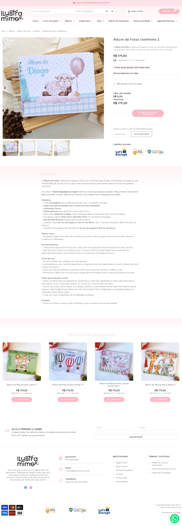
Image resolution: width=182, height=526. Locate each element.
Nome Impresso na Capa (125, 73)
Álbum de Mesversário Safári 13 (68, 384)
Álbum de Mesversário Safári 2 (22, 384)
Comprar (23, 399)
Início (3, 31)
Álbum (11, 31)
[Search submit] (112, 11)
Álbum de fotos (24, 31)
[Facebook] (25, 487)
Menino (37, 31)
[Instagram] (31, 487)
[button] (5, 88)
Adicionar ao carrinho (149, 113)
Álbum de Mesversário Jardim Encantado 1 (114, 384)
